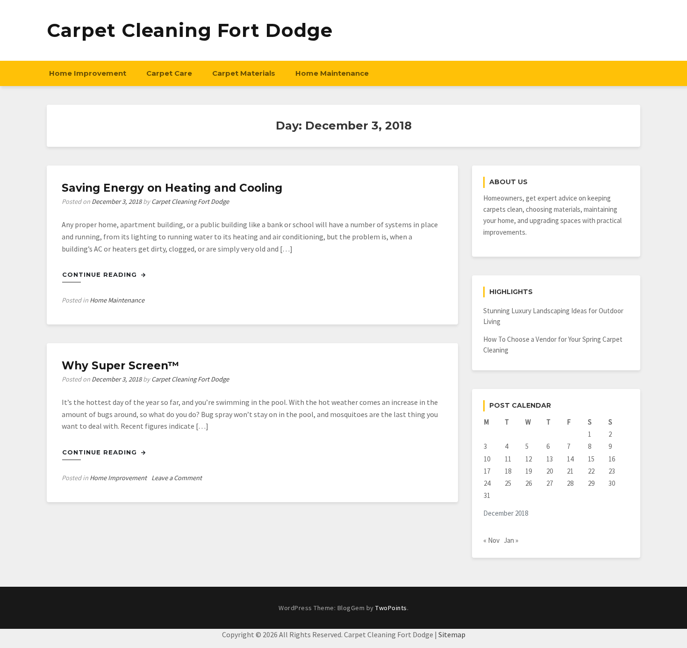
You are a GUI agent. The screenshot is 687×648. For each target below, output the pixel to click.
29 (591, 483)
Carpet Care (169, 73)
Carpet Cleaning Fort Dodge (190, 30)
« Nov (491, 540)
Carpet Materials (243, 73)
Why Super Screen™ (120, 365)
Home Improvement (87, 73)
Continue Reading (100, 274)
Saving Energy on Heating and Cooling (172, 187)
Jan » (511, 540)
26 (528, 483)
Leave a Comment (176, 478)
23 (611, 471)
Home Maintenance (332, 73)
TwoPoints (391, 608)
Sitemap (451, 634)
